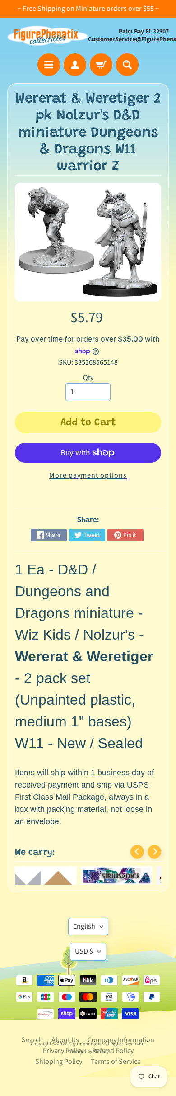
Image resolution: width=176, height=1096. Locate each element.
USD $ (84, 951)
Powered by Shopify (88, 1051)
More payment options (88, 475)
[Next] (154, 852)
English (84, 926)
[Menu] (48, 64)
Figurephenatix (85, 1043)
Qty (88, 378)
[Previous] (137, 852)
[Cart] (101, 64)
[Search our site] (127, 64)
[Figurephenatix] (47, 35)
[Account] (75, 64)
